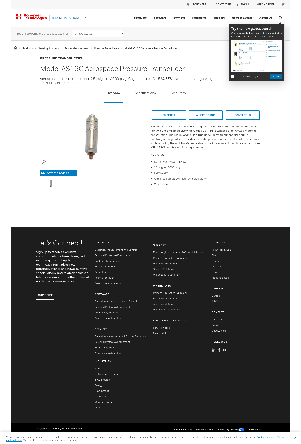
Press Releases (220, 277)
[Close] (295, 437)
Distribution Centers (106, 373)
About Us (265, 17)
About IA (216, 255)
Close (276, 76)
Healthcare (101, 396)
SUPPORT (169, 115)
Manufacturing (103, 401)
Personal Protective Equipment (112, 255)
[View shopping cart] (283, 4)
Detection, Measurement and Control (116, 249)
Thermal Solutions (105, 277)
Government (102, 390)
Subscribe (45, 295)
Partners (199, 4)
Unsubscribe (219, 330)
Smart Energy (102, 271)
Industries (199, 17)
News (215, 271)
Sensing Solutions (105, 266)
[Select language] (188, 4)
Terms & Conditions (182, 429)
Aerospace (100, 368)
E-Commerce (102, 379)
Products (140, 17)
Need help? (159, 333)
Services (179, 17)
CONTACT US (242, 115)
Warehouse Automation (108, 283)
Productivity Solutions (107, 260)
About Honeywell (221, 249)
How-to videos (161, 327)
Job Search (218, 301)
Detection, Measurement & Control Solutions (120, 336)
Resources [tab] (178, 93)
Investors (217, 266)
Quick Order (266, 4)
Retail (98, 407)
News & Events (242, 17)
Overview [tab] (113, 93)
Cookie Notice (254, 429)
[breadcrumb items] (16, 48)
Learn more (267, 36)
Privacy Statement (204, 429)
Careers (216, 295)
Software (160, 17)
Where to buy (206, 115)
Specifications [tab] (145, 93)
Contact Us (218, 319)
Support (219, 17)
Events (215, 260)
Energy (99, 385)
